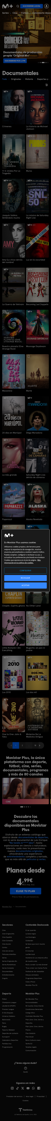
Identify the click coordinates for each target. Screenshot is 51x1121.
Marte (29, 391)
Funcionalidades (32, 1002)
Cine (15, 12)
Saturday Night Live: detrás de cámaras (36, 476)
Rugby (4, 1026)
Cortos (4, 947)
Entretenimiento (8, 975)
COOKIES (25, 1101)
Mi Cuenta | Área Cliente (35, 1006)
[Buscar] (18, 6)
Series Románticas (9, 965)
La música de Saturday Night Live (37, 216)
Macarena (7, 391)
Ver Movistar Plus (32, 999)
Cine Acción (6, 944)
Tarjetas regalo (31, 1047)
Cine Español (7, 937)
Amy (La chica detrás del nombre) (12, 261)
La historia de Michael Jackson (37, 127)
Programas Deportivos (34, 978)
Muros (29, 171)
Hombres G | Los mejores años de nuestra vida (37, 959)
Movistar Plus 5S (31, 985)
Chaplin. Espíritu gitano (13, 606)
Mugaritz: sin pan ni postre (35, 649)
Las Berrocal (30, 954)
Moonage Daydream (36, 346)
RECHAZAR (25, 578)
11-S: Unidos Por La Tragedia (11, 172)
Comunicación (31, 1050)
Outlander (29, 941)
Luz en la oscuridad (35, 260)
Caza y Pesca (30, 982)
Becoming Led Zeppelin (37, 304)
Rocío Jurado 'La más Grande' (37, 965)
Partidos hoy (6, 1044)
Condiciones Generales (34, 1009)
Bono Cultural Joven (33, 1040)
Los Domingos (31, 937)
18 (35, 745)
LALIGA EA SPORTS (9, 1006)
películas (32, 859)
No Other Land (33, 606)
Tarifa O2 (29, 1044)
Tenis (4, 1023)
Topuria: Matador (8, 1030)
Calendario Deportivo (10, 1040)
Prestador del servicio (14, 1096)
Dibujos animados (32, 975)
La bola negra (31, 934)
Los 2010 (6, 692)
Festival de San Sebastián (35, 971)
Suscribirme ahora (31, 6)
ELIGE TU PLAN (25, 891)
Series (5, 12)
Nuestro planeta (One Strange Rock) (12, 347)
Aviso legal (29, 1096)
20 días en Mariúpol (11, 433)
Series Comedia (8, 968)
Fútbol (24, 12)
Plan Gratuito (30, 1033)
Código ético (30, 1013)
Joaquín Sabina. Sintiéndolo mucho (11, 216)
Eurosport (6, 1037)
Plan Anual (29, 1037)
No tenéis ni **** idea (21, 842)
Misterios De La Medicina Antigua (34, 735)
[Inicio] (7, 6)
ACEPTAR (26, 585)
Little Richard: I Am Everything (11, 649)
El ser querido (31, 930)
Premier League (8, 1009)
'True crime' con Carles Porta (36, 968)
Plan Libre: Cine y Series (34, 1026)
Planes (28, 1030)
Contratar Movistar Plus (34, 1016)
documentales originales (29, 851)
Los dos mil (31, 692)
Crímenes (6, 126)
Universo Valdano (8, 1016)
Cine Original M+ (8, 934)
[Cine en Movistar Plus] (25, 791)
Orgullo (5, 978)
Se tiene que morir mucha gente (35, 945)
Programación (7, 1047)
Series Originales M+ (9, 961)
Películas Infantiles (9, 954)
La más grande (9, 475)
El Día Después (7, 1013)
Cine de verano (7, 951)
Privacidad (40, 1096)
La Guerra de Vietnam (13, 304)
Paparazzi (7, 519)
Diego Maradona (34, 433)
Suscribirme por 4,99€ (15, 61)
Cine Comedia (7, 941)
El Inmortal (30, 951)
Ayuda (25, 1072)
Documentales (7, 971)
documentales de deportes (33, 837)
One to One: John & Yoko (11, 735)
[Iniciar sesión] (46, 6)
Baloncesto (6, 1020)
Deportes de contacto (10, 1033)
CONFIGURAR (25, 571)
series (42, 859)
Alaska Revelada (34, 519)
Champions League (9, 1002)
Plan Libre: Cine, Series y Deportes (35, 1021)
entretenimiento (16, 856)
